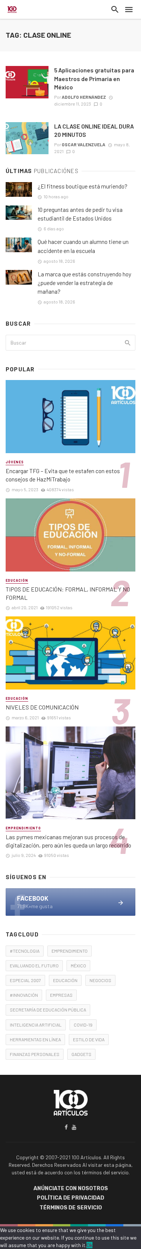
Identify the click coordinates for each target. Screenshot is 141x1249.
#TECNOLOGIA (24, 950)
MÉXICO (78, 965)
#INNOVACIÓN (24, 995)
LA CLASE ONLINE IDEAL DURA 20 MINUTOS (94, 130)
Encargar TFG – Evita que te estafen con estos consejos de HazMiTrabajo (63, 475)
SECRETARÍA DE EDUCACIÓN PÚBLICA (48, 1009)
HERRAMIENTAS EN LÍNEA (35, 1039)
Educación (17, 580)
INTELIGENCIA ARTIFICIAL (36, 1024)
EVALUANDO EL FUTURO (34, 965)
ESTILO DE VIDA (89, 1039)
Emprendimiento (23, 828)
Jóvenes (15, 462)
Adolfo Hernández (84, 97)
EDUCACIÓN (65, 980)
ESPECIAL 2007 (25, 980)
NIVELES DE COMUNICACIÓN (42, 707)
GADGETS (81, 1054)
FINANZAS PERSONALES (34, 1054)
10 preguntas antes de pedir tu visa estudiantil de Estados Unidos (80, 214)
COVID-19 (83, 1024)
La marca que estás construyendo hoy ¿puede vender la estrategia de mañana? (84, 283)
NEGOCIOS (100, 980)
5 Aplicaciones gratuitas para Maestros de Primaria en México (94, 78)
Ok (89, 1245)
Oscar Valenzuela (83, 144)
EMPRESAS (61, 995)
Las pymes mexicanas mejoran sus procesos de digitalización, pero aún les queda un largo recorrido (68, 841)
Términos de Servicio (70, 1208)
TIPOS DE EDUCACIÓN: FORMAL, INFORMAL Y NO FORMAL (68, 593)
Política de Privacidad (70, 1198)
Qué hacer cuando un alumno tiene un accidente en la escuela (83, 246)
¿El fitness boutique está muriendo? (82, 186)
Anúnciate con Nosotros (70, 1188)
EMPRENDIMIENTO (70, 950)
